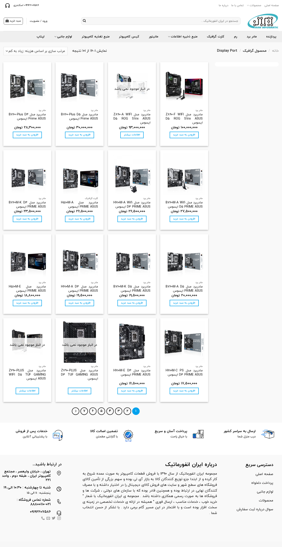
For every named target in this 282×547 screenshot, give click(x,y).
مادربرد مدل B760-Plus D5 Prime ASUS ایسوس (79, 117)
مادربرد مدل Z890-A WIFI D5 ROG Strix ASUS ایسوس (131, 119)
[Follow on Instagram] (59, 518)
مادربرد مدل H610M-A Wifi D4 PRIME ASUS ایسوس (131, 205)
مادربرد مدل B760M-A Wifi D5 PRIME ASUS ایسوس (184, 205)
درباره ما (223, 5)
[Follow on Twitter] (53, 518)
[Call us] (43, 518)
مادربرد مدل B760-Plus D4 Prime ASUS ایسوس (27, 117)
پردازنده (271, 36)
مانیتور (153, 36)
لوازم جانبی (64, 36)
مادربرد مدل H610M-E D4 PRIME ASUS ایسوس (131, 373)
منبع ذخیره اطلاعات (184, 36)
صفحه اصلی (271, 5)
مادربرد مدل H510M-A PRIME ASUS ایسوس (79, 205)
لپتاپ (41, 36)
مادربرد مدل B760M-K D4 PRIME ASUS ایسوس (27, 205)
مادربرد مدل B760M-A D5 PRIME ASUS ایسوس (184, 289)
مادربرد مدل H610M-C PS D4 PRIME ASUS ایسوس (184, 373)
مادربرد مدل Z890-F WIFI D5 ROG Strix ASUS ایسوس (184, 119)
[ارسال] (84, 21)
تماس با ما (237, 5)
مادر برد (252, 36)
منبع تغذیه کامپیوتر (95, 36)
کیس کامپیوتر (129, 36)
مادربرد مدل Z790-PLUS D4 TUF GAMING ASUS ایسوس (79, 375)
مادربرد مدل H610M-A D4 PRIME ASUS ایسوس (79, 289)
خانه (275, 50)
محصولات (255, 5)
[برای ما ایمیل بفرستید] (48, 518)
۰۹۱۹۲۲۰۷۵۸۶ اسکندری (26, 5)
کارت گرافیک (215, 36)
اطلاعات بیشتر (132, 134)
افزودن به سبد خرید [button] (184, 134)
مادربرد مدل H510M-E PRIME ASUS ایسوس (27, 289)
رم (235, 36)
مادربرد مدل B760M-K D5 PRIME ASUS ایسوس (131, 289)
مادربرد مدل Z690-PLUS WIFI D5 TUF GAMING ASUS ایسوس (27, 375)
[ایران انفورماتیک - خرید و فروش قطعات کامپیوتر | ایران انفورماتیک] (263, 21)
